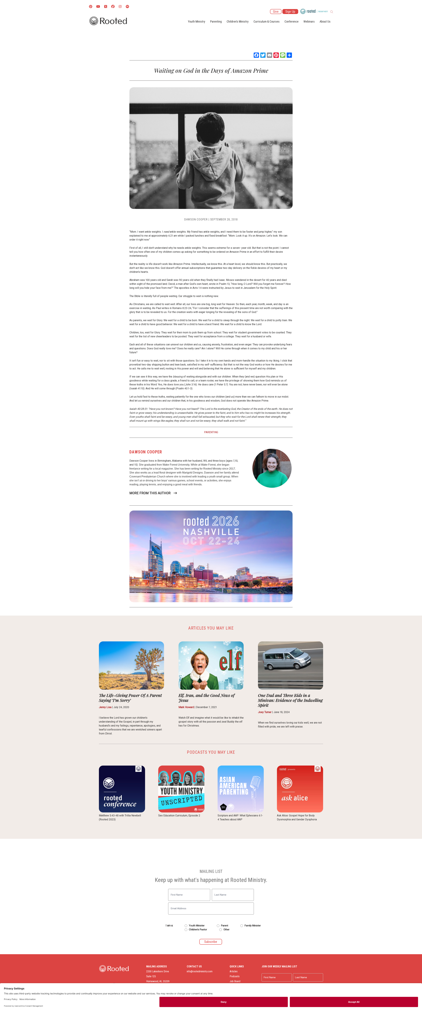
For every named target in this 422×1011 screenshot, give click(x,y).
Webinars (309, 21)
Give (276, 11)
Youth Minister (197, 925)
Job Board (235, 981)
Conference (292, 21)
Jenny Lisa (105, 707)
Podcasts (235, 976)
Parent (224, 925)
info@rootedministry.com (199, 971)
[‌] (105, 6)
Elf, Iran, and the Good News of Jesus (206, 697)
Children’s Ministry (238, 21)
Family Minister (253, 925)
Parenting (216, 21)
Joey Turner (264, 712)
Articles (234, 971)
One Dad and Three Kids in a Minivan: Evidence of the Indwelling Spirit (290, 700)
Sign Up (290, 11)
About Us (325, 21)
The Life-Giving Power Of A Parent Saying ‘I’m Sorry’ (130, 697)
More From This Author (150, 493)
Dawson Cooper (196, 219)
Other (226, 929)
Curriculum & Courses (267, 21)
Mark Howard (186, 707)
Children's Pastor (198, 929)
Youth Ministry (196, 21)
